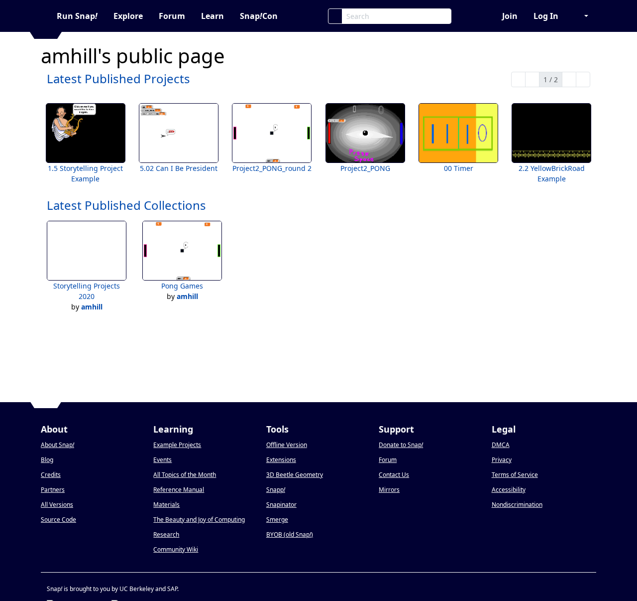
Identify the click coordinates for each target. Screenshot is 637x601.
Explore (128, 15)
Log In (545, 15)
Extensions (281, 459)
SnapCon (259, 15)
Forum (172, 15)
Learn (212, 15)
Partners (53, 489)
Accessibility (509, 489)
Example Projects (177, 445)
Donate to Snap (401, 445)
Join (510, 15)
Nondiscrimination (517, 504)
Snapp (275, 489)
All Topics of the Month (184, 474)
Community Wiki (175, 549)
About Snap (57, 445)
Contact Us (394, 474)
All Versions (57, 504)
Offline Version (286, 445)
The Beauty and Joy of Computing (199, 519)
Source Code (58, 519)
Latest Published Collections (126, 205)
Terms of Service (515, 474)
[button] (581, 16)
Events (162, 459)
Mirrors (389, 489)
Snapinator (281, 504)
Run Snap (77, 15)
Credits (51, 474)
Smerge (277, 519)
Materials (166, 504)
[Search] (335, 16)
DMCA (501, 445)
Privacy (502, 459)
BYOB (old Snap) (289, 534)
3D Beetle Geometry (294, 474)
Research (166, 534)
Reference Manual (178, 489)
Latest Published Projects (118, 78)
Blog (47, 459)
